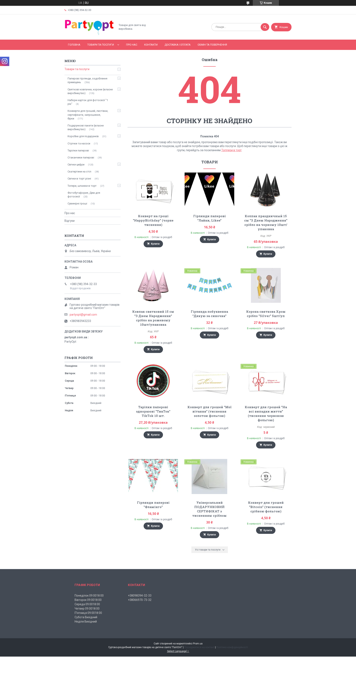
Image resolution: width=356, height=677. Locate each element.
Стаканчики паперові (81, 157)
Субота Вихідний (86, 617)
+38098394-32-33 (139, 595)
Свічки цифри (76, 164)
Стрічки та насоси (79, 143)
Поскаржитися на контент (199, 647)
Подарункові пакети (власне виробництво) (86, 127)
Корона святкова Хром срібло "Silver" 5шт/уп (266, 313)
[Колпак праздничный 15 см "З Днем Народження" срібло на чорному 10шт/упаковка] (266, 190)
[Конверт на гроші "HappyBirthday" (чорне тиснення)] (153, 190)
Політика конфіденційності (232, 647)
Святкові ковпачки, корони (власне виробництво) (90, 91)
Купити (155, 243)
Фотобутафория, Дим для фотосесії (84, 194)
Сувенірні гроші (77, 203)
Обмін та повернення (212, 44)
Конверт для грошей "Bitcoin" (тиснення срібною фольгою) (266, 506)
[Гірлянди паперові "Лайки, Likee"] (209, 190)
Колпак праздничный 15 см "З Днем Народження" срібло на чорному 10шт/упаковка (265, 222)
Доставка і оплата (178, 44)
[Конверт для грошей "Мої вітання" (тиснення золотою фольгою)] (209, 381)
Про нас (131, 44)
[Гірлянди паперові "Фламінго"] (153, 476)
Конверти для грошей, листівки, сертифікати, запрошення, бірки (88, 114)
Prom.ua (198, 643)
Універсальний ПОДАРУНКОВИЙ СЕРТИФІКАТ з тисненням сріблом (209, 509)
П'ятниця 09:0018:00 (88, 612)
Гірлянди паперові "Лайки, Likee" (209, 218)
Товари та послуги (100, 44)
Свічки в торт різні (79, 178)
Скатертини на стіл (79, 171)
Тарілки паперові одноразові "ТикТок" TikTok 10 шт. (153, 411)
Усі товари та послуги (207, 549)
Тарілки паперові (78, 150)
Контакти (151, 44)
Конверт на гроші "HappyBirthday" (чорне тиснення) (153, 220)
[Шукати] (265, 27)
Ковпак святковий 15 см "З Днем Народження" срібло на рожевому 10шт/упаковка (153, 318)
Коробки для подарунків (83, 136)
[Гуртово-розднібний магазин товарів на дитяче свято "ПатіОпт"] (89, 34)
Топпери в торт (231, 150)
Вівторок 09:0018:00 (88, 600)
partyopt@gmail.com (83, 314)
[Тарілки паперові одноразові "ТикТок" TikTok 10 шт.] (153, 381)
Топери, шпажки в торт (82, 185)
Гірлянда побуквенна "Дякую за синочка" (209, 313)
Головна (74, 44)
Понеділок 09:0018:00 (89, 595)
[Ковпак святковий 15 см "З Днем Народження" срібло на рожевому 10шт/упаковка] (153, 285)
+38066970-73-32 (139, 600)
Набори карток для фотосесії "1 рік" (88, 102)
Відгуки (69, 220)
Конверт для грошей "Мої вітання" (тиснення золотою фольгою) (209, 411)
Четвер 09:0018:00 (87, 608)
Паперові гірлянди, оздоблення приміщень (87, 80)
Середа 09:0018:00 (87, 604)
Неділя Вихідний (86, 621)
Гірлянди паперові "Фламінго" (153, 504)
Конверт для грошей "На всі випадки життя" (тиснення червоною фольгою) (266, 413)
